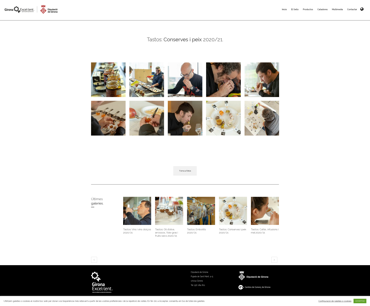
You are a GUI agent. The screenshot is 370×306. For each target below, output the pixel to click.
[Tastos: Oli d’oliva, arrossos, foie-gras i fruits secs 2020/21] (169, 211)
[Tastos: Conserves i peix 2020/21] (233, 211)
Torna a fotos (185, 171)
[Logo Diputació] (254, 279)
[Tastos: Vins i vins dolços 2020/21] (137, 211)
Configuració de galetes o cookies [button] (334, 301)
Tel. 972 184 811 (198, 285)
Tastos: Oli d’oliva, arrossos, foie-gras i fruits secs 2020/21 (166, 232)
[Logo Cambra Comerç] (255, 289)
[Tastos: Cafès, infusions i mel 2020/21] (265, 211)
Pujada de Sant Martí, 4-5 (202, 276)
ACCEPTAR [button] (360, 301)
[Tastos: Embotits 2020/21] (201, 211)
